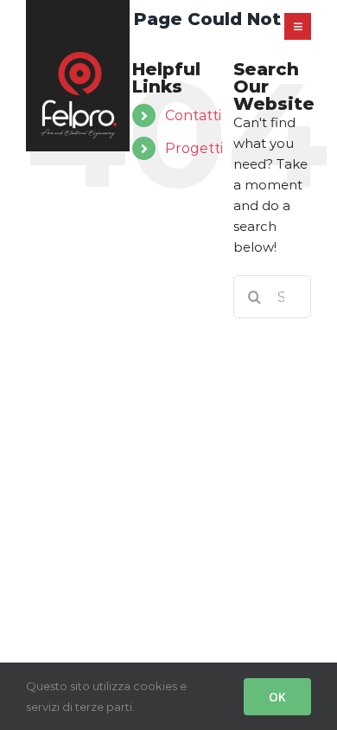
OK (277, 696)
